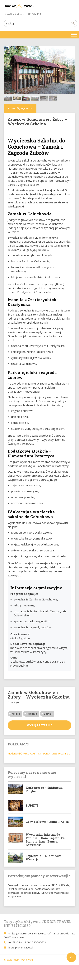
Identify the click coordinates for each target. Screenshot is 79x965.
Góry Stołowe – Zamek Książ (47, 821)
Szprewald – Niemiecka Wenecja (44, 857)
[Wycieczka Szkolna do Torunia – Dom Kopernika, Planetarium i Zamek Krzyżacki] (15, 840)
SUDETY (32, 805)
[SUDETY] (15, 805)
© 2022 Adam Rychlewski (18, 959)
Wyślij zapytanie (39, 725)
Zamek (48, 713)
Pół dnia (32, 713)
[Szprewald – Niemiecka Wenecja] (15, 858)
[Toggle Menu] (74, 34)
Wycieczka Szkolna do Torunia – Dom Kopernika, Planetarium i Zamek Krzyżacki (45, 840)
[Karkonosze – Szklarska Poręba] (15, 789)
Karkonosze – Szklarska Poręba (44, 789)
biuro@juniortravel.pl (20, 947)
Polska (16, 713)
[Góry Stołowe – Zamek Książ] (15, 822)
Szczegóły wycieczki (20, 108)
